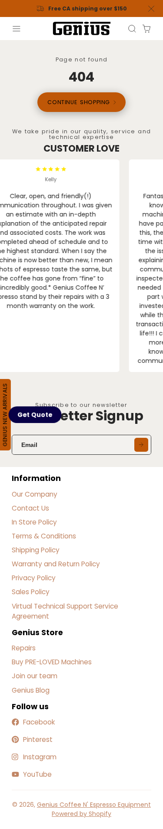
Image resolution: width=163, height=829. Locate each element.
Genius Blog (31, 690)
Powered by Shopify (81, 813)
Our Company (34, 494)
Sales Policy (31, 591)
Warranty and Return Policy (56, 563)
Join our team (34, 675)
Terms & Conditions (44, 536)
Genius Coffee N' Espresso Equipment (94, 804)
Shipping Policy (36, 550)
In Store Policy (34, 522)
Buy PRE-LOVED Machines (52, 662)
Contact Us (30, 508)
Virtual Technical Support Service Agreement (65, 611)
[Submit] (141, 445)
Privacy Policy (34, 577)
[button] (35, 414)
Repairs (24, 648)
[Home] (81, 28)
